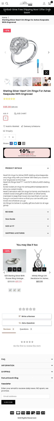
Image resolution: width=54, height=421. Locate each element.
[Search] (7, 3)
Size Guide (10, 219)
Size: (14, 113)
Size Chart (21, 113)
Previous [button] (5, 11)
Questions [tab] (24, 329)
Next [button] (49, 11)
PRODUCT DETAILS (13, 168)
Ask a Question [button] (28, 323)
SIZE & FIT (9, 226)
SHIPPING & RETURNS (15, 233)
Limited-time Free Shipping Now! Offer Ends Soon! (27, 11)
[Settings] (44, 3)
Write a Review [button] (28, 316)
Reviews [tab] (7, 329)
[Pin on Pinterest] (19, 143)
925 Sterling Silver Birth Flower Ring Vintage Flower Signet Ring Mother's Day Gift (15, 277)
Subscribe (8, 402)
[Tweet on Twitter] (15, 143)
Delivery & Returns (32, 126)
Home (4, 17)
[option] (27, 11)
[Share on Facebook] (11, 143)
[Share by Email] (23, 143)
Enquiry (9, 131)
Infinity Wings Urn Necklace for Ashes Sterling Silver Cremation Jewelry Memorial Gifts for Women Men (39, 277)
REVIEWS (9, 212)
